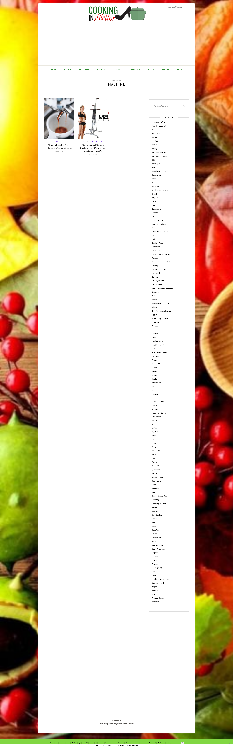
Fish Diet (155, 333)
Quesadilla (156, 469)
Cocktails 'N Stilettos (160, 231)
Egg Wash (156, 314)
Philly (154, 454)
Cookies (155, 258)
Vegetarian (156, 590)
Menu (154, 424)
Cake (154, 201)
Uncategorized (158, 583)
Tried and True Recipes (161, 579)
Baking (67, 69)
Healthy (155, 375)
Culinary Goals (157, 284)
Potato (154, 462)
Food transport (158, 345)
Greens (155, 367)
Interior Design (158, 382)
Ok (182, 743)
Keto (154, 386)
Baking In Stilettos (159, 152)
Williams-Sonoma (158, 598)
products (155, 466)
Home (53, 69)
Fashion (155, 326)
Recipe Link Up (157, 477)
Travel (154, 575)
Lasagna (155, 394)
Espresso (155, 322)
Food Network (157, 341)
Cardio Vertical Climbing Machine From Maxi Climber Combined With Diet (93, 148)
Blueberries (156, 175)
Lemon (154, 398)
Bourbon (155, 179)
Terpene (155, 564)
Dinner (119, 69)
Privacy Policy (132, 745)
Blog (153, 167)
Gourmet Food (157, 364)
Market (154, 420)
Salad (154, 484)
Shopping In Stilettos (160, 503)
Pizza (154, 458)
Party (154, 443)
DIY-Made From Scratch (161, 303)
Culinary (155, 277)
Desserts (135, 69)
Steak (154, 541)
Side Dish (155, 511)
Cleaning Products (159, 224)
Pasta (151, 69)
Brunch (154, 194)
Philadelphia (156, 450)
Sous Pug (155, 530)
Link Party (155, 405)
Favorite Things (158, 330)
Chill (153, 216)
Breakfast (84, 69)
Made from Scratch (159, 413)
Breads (154, 182)
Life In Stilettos (158, 401)
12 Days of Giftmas (159, 122)
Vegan (154, 586)
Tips (153, 571)
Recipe (154, 473)
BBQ (153, 160)
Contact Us (99, 745)
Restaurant (156, 481)
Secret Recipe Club (159, 496)
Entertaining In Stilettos (161, 318)
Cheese (155, 213)
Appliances (156, 137)
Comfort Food (157, 243)
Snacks (154, 522)
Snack (154, 518)
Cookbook (156, 250)
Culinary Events (158, 280)
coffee (154, 239)
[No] (229, 743)
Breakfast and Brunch (160, 190)
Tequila (154, 560)
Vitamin (154, 594)
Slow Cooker (157, 515)
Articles (155, 141)
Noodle (154, 435)
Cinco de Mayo (157, 220)
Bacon (154, 145)
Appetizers (156, 133)
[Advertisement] (116, 45)
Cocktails (102, 69)
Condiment (156, 246)
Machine (99, 142)
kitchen (155, 390)
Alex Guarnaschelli (159, 126)
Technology (156, 556)
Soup (179, 69)
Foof (153, 348)
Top (186, 738)
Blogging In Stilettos (160, 171)
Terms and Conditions (115, 745)
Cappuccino (156, 209)
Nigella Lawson (158, 432)
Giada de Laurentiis (159, 352)
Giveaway (156, 360)
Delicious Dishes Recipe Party (163, 288)
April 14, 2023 (59, 152)
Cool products (157, 273)
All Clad (154, 129)
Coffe (58, 142)
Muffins (154, 428)
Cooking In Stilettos (159, 269)
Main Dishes (156, 416)
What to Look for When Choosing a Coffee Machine (59, 146)
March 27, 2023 (93, 155)
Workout (155, 602)
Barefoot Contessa (159, 156)
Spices (154, 534)
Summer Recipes (158, 545)
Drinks (154, 307)
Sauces (165, 69)
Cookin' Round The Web (161, 262)
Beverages (156, 163)
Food (154, 337)
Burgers (155, 197)
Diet (84, 142)
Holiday (155, 379)
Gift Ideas (155, 356)
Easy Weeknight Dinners (161, 311)
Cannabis (155, 205)
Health (91, 142)
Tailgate (155, 552)
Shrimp (154, 507)
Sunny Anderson (158, 549)
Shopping (155, 500)
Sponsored (156, 537)
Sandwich (155, 488)
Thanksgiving (157, 568)
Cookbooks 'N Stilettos (161, 254)
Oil (153, 439)
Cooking (155, 265)
